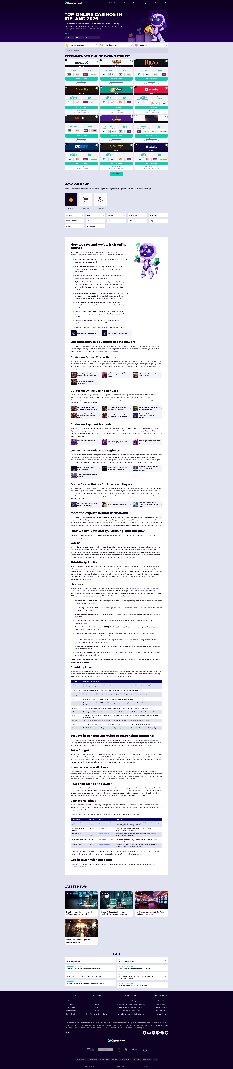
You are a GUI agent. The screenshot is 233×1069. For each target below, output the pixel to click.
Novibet (71, 1001)
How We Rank (161, 1011)
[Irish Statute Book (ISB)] (105, 1050)
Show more (115, 174)
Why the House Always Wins (130, 1001)
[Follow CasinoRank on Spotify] (162, 1033)
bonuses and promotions (83, 278)
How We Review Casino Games (97, 1014)
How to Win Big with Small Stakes (130, 1007)
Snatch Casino (71, 1011)
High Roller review (151, 139)
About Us (161, 1001)
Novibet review (81, 82)
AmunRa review (81, 110)
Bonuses (136, 3)
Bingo (97, 1001)
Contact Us (161, 1004)
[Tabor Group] (126, 1050)
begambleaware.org (105, 844)
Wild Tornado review (151, 166)
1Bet (71, 1004)
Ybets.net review (151, 110)
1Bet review (116, 110)
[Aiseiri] (135, 1050)
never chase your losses (82, 759)
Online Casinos (114, 3)
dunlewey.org (103, 828)
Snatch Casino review (116, 82)
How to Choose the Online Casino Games (130, 1004)
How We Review (161, 1007)
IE (66, 1032)
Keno (97, 1004)
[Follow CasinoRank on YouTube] (158, 1033)
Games (126, 3)
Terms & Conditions (90, 1066)
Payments (147, 3)
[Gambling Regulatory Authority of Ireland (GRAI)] (90, 1050)
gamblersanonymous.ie (106, 839)
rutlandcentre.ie (104, 833)
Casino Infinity (71, 1014)
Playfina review (116, 139)
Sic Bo (97, 1007)
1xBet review (81, 166)
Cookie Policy (120, 1066)
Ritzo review (151, 82)
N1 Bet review (81, 139)
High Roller (71, 1007)
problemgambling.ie (105, 823)
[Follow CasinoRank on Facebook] (144, 1033)
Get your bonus (81, 78)
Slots (97, 1011)
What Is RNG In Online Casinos (130, 1011)
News (166, 3)
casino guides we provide (109, 351)
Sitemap (146, 1066)
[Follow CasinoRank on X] (153, 1033)
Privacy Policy (161, 1014)
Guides (157, 3)
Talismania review (116, 166)
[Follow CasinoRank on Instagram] (149, 1033)
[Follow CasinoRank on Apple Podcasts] (166, 1033)
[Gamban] (118, 1050)
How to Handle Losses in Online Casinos (131, 1014)
